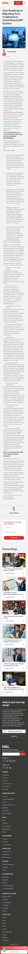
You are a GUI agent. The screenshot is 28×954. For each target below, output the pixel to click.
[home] (5, 3)
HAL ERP (8, 212)
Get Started (14, 537)
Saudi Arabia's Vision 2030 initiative (13, 112)
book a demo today (8, 498)
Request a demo (18, 3)
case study (16, 489)
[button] (11, 3)
